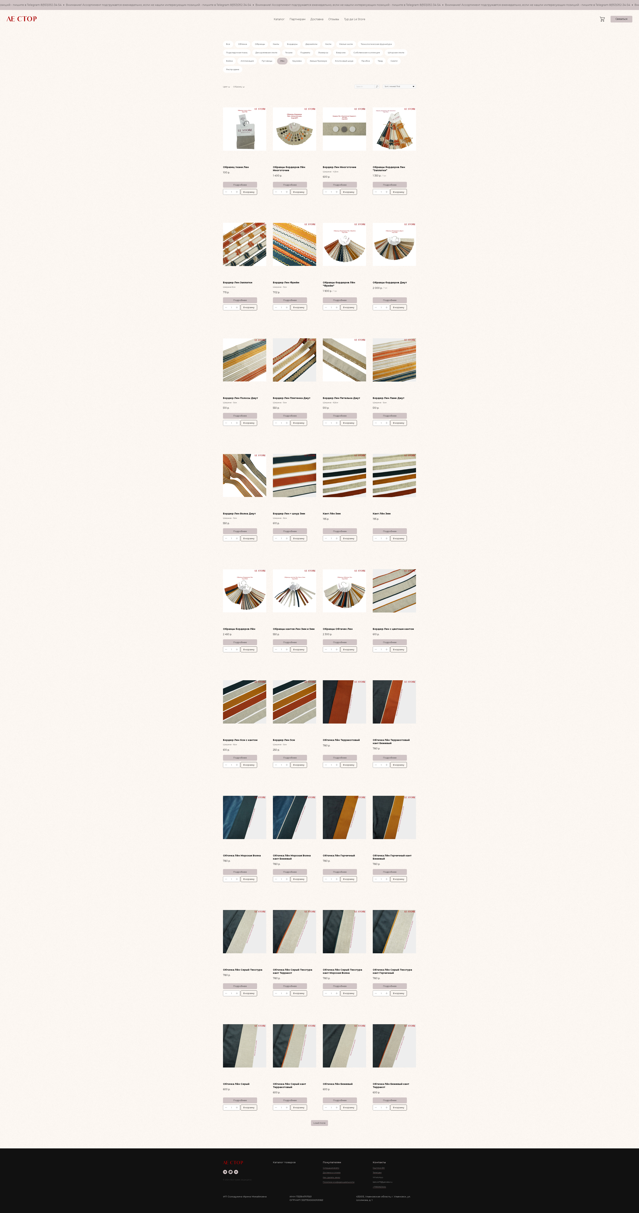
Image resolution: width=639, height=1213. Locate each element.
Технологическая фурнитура (376, 44)
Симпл (394, 61)
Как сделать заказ (331, 1177)
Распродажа (232, 69)
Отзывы (333, 19)
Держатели (311, 44)
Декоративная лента (266, 52)
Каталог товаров (284, 1162)
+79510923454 (379, 1187)
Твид (380, 61)
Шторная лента (396, 52)
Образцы (260, 44)
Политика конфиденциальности (338, 1182)
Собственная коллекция (366, 52)
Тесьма (288, 52)
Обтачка (242, 44)
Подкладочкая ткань (236, 52)
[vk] (236, 1172)
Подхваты (305, 52)
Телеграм (377, 1172)
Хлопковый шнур (344, 61)
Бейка (229, 61)
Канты (276, 44)
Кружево (297, 61)
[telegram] (225, 1172)
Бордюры (292, 44)
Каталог (279, 19)
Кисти (328, 44)
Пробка (365, 61)
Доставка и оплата (331, 1172)
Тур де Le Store (354, 19)
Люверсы (323, 52)
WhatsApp (378, 1177)
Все (228, 44)
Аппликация (247, 61)
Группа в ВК (379, 1168)
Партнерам (298, 19)
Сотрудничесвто (331, 1168)
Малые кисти (346, 44)
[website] (602, 19)
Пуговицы (267, 61)
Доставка (317, 19)
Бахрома (340, 52)
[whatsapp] (230, 1172)
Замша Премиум (318, 61)
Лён (282, 61)
